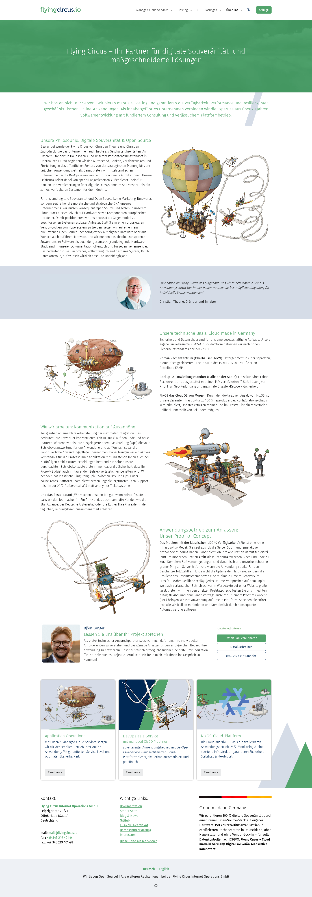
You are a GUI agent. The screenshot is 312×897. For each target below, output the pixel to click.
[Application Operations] (78, 704)
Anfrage (264, 10)
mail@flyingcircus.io (62, 833)
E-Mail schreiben (241, 647)
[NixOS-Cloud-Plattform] (234, 704)
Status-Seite (128, 811)
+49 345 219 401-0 (59, 838)
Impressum (128, 835)
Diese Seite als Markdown (138, 841)
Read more (55, 772)
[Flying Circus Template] (60, 9)
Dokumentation (131, 806)
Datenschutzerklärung (135, 830)
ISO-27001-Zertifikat (134, 825)
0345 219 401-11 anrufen (241, 656)
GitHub (125, 820)
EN (248, 10)
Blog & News (129, 816)
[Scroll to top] (303, 888)
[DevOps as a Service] (156, 704)
